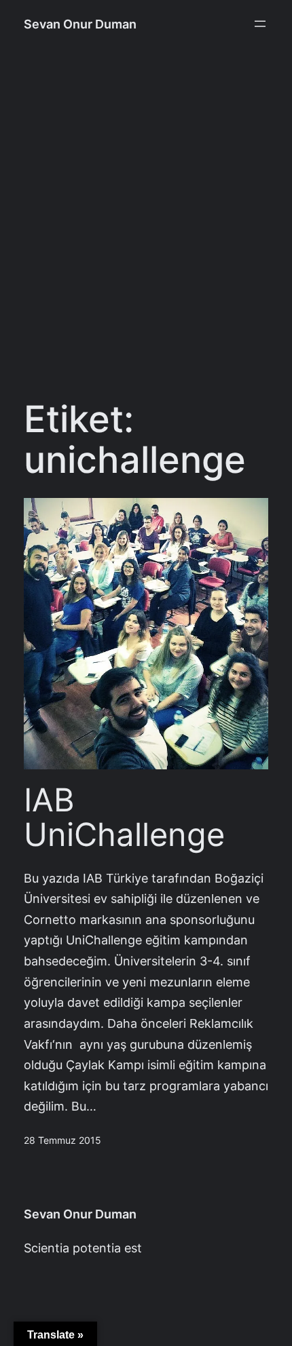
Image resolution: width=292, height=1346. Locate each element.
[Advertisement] (146, 230)
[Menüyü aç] (260, 24)
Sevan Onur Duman (80, 24)
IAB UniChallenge (124, 818)
